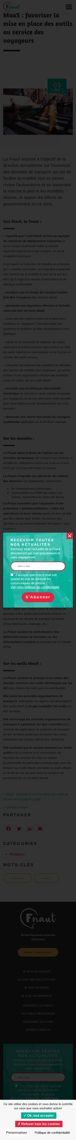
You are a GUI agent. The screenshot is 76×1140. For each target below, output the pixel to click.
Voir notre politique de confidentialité (35, 587)
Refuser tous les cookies (40, 1124)
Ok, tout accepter (40, 1115)
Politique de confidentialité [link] (52, 1132)
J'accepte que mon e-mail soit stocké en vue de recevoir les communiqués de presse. (35, 581)
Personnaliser (16, 1132)
